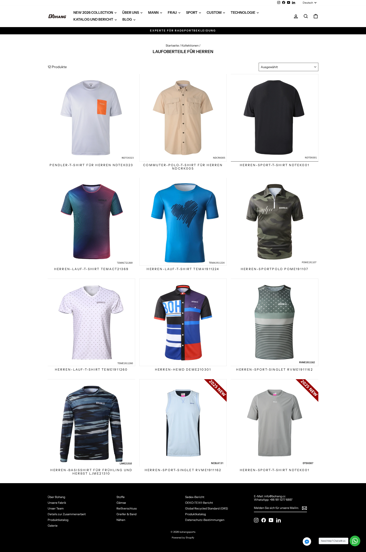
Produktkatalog (58, 520)
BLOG (127, 19)
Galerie (53, 525)
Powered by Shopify (183, 537)
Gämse (121, 503)
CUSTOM (214, 12)
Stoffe (120, 497)
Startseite (172, 45)
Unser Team (56, 508)
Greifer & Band (126, 514)
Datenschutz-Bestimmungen (204, 520)
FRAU (172, 12)
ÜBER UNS (131, 12)
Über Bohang (56, 497)
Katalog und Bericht (93, 19)
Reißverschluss (126, 508)
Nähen (120, 520)
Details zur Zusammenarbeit (67, 514)
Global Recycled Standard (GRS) (206, 508)
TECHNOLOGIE (243, 12)
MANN (153, 12)
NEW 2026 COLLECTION (93, 12)
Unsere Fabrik (57, 503)
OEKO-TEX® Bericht (199, 503)
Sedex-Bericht (194, 497)
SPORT (192, 12)
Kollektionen (190, 45)
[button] (307, 541)
